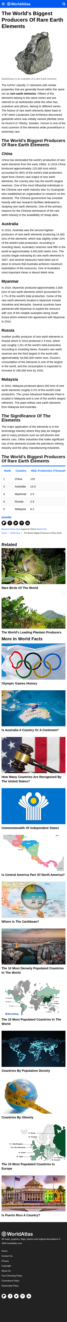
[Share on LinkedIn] (27, 523)
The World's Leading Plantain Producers (31, 632)
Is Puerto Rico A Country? (21, 1215)
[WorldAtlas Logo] (20, 4)
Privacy (5, 1261)
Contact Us (7, 1256)
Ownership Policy (10, 1286)
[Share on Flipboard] (4, 523)
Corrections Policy (10, 1281)
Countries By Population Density (26, 1070)
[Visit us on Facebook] (10, 1296)
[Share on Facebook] (9, 523)
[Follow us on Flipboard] (4, 1296)
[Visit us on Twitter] (16, 1296)
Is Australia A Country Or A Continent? (30, 730)
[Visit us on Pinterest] (22, 1296)
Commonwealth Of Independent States (30, 828)
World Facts (42, 529)
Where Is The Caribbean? (20, 921)
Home (4, 1251)
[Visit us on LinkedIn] (28, 1296)
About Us (6, 1271)
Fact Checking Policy (12, 1276)
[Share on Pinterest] (21, 523)
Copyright (6, 1266)
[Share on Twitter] (15, 523)
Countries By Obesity (17, 1117)
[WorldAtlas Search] (63, 4)
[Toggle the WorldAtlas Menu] (3, 4)
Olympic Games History (19, 683)
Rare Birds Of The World (20, 588)
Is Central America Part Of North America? (33, 874)
